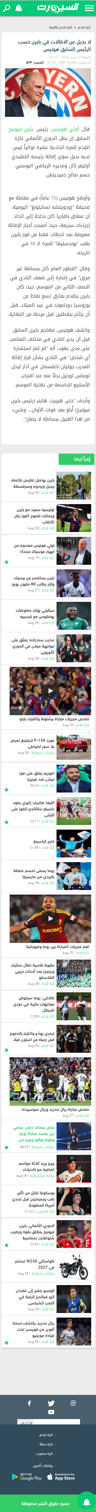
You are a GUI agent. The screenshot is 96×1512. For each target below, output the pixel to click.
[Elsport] (58, 8)
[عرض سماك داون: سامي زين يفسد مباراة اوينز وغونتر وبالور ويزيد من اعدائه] (74, 1136)
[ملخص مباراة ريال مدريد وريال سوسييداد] (50, 1081)
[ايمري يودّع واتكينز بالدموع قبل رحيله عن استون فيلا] (74, 1039)
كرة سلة (46, 1443)
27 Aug (33, 589)
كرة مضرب (44, 1453)
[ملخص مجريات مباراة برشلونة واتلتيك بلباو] (50, 691)
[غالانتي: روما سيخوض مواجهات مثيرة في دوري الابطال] (74, 1006)
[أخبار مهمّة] (6, 561)
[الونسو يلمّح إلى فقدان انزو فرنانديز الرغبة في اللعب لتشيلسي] (74, 1299)
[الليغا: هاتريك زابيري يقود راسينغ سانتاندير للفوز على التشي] (74, 811)
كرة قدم (84, 27)
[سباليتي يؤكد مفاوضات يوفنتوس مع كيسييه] (74, 616)
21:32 (29, 1211)
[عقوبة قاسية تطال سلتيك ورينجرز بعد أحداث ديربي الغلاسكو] (74, 973)
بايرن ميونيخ (21, 129)
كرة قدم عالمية (60, 27)
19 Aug (33, 557)
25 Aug (68, 952)
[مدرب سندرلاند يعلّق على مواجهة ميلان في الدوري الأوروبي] (74, 648)
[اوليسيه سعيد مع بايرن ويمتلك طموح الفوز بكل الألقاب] (74, 518)
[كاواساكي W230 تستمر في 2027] (74, 1267)
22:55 (34, 1016)
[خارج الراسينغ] (74, 844)
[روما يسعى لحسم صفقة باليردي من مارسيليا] (74, 876)
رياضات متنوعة (42, 752)
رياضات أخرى (43, 1465)
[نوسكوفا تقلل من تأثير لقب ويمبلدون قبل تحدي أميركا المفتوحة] (74, 1201)
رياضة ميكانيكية (42, 1175)
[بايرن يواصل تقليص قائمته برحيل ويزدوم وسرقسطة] (74, 486)
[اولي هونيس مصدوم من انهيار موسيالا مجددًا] (74, 551)
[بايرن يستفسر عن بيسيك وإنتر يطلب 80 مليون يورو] (74, 583)
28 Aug (33, 492)
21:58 (34, 847)
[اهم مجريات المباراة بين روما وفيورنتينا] (50, 919)
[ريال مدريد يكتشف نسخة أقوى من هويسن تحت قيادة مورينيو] (74, 1331)
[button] (6, 8)
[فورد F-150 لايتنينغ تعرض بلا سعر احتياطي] (74, 746)
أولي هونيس (65, 129)
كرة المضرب (45, 1210)
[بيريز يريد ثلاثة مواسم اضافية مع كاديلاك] (74, 1169)
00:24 (34, 785)
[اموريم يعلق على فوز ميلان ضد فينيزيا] (74, 779)
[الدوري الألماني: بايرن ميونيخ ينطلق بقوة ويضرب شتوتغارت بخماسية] (74, 1234)
